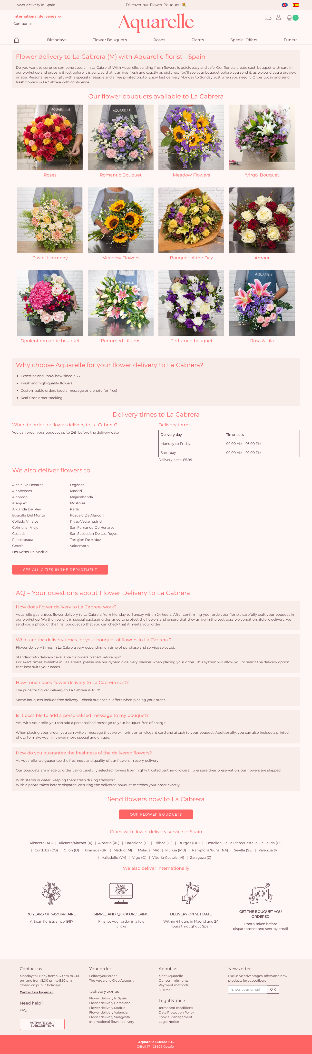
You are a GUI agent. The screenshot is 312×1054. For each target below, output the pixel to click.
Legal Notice (169, 1022)
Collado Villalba (25, 521)
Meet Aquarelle (171, 976)
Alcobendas (22, 491)
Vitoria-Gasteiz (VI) (168, 857)
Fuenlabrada (22, 539)
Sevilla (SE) (243, 850)
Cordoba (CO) (46, 850)
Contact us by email (36, 992)
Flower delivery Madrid (107, 1008)
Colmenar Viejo (25, 527)
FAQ (23, 1010)
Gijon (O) (71, 850)
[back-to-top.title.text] (306, 1006)
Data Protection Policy (176, 1012)
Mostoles (77, 503)
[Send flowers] (17, 40)
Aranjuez (19, 503)
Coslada (19, 533)
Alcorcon (20, 497)
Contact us (22, 23)
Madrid (76, 491)
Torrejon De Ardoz (85, 539)
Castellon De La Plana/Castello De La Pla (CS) (244, 843)
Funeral (291, 40)
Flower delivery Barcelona (109, 1003)
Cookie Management (175, 1017)
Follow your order (103, 976)
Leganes (77, 485)
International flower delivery (111, 1022)
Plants (198, 40)
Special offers (243, 40)
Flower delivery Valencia (108, 1012)
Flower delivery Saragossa (109, 1017)
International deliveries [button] (35, 16)
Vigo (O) (139, 857)
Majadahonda (81, 497)
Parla (74, 509)
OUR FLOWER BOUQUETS (156, 814)
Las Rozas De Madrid (30, 552)
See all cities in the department (60, 569)
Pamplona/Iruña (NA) (210, 850)
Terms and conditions (176, 1008)
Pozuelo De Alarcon (87, 515)
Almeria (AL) (108, 843)
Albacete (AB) (41, 843)
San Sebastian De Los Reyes (93, 533)
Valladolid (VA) (114, 857)
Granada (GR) (96, 850)
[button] (277, 17)
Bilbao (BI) (164, 843)
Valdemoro (79, 546)
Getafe (17, 546)
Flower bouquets (110, 40)
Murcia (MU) (175, 850)
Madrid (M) (123, 850)
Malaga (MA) (148, 850)
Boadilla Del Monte (28, 515)
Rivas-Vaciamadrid (86, 521)
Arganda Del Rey (26, 509)
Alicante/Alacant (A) (75, 843)
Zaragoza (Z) (200, 857)
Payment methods (173, 985)
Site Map (166, 990)
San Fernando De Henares (92, 527)
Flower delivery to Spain (108, 998)
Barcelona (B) (137, 843)
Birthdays (56, 40)
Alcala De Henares (27, 485)
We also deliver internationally (156, 868)
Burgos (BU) (189, 843)
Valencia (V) (269, 850)
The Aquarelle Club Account (111, 980)
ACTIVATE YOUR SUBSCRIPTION (42, 1024)
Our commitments (173, 980)
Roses (159, 40)
